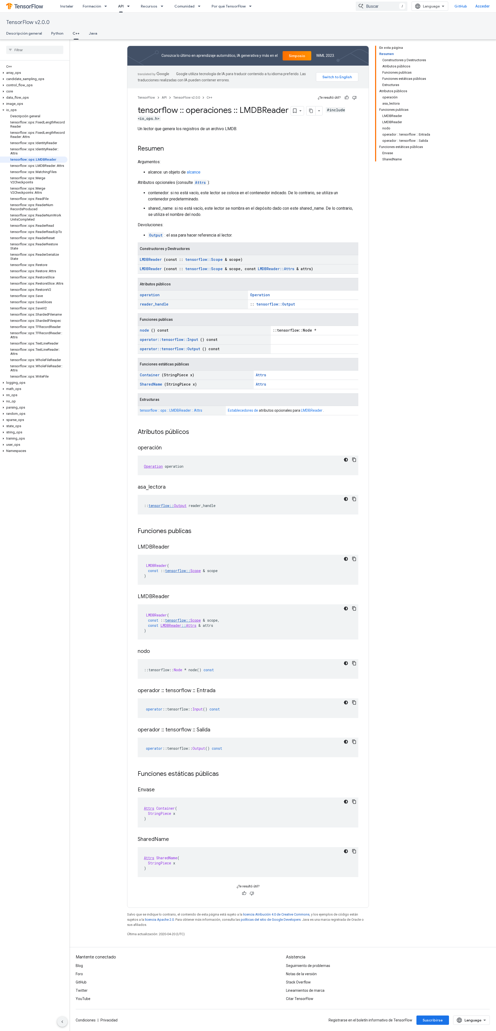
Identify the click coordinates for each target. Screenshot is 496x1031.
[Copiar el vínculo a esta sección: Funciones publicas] (198, 531)
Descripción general (24, 33)
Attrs (200, 182)
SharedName (151, 384)
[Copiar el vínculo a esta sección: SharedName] (174, 840)
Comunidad (184, 6)
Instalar (66, 6)
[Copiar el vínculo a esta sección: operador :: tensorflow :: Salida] (215, 730)
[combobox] (381, 6)
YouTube (83, 999)
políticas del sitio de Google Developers (271, 919)
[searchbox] (34, 50)
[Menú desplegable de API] (130, 6)
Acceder (482, 6)
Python (57, 33)
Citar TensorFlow (299, 999)
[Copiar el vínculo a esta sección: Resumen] (169, 149)
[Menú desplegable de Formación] (107, 6)
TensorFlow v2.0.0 (28, 22)
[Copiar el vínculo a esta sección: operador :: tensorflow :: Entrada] (220, 691)
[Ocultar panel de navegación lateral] (62, 1022)
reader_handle (154, 304)
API (121, 6)
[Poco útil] (354, 97)
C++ (76, 33)
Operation (260, 294)
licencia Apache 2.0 (159, 919)
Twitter (82, 990)
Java (93, 33)
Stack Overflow (298, 982)
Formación (92, 6)
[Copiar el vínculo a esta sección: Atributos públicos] (196, 432)
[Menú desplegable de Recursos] (163, 6)
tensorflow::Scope (204, 259)
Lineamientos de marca (305, 990)
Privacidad (109, 1020)
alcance (193, 172)
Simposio (297, 55)
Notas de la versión (301, 974)
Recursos (149, 6)
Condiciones (86, 1020)
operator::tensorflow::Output (170, 348)
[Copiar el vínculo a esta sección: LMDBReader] (174, 547)
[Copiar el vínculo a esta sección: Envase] (160, 790)
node (144, 330)
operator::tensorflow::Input (169, 339)
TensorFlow (146, 97)
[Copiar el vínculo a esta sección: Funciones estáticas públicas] (225, 774)
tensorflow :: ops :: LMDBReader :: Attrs (171, 410)
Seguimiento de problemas (308, 966)
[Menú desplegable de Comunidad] (201, 6)
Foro (79, 974)
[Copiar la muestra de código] (354, 460)
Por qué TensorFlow (229, 6)
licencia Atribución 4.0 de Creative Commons (276, 914)
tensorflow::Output (275, 304)
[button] (33, 73)
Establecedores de (243, 410)
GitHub (460, 6)
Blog (79, 966)
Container (150, 374)
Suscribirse (433, 1020)
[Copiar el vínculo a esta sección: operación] (167, 448)
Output (155, 235)
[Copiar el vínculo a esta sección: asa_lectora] (171, 487)
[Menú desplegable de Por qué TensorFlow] (252, 6)
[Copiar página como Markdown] (311, 110)
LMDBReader (151, 259)
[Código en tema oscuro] (346, 460)
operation (150, 294)
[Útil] (347, 97)
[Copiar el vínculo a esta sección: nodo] (155, 652)
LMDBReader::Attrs (276, 268)
